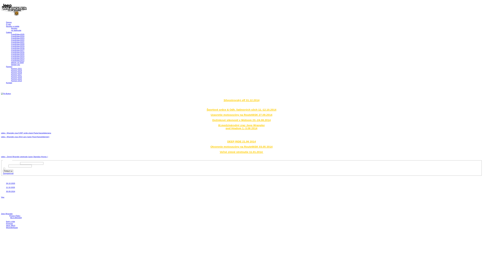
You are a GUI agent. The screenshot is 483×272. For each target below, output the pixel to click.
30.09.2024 (10, 191)
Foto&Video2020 (17, 44)
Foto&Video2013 (17, 59)
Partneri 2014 (16, 81)
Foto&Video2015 (17, 55)
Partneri (9, 67)
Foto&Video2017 (17, 50)
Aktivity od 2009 (17, 63)
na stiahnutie (16, 30)
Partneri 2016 (16, 77)
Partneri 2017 (16, 75)
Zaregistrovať (8, 173)
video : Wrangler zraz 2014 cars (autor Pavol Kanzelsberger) (25, 137)
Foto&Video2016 (17, 53)
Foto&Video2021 (17, 42)
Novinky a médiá (12, 26)
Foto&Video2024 (17, 36)
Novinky (14, 28)
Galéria (9, 32)
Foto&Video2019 (17, 46)
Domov (9, 22)
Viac (2, 197)
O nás (8, 24)
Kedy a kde (10, 221)
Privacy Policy (14, 216)
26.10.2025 (10, 183)
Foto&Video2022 (17, 40)
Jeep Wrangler (7, 214)
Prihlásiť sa (8, 171)
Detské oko (15, 65)
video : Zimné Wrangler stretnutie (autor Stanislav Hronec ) (24, 157)
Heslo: (5, 166)
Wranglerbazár (12, 228)
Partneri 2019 (16, 71)
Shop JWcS (10, 226)
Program (9, 224)
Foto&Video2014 (17, 57)
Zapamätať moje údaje (15, 169)
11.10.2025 (10, 187)
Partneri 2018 (16, 73)
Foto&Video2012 (17, 61)
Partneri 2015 (16, 79)
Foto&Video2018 (17, 48)
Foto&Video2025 (17, 34)
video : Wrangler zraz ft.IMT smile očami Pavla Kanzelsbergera (26, 133)
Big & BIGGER (16, 218)
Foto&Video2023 (17, 38)
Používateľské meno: (11, 163)
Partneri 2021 (16, 69)
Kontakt (9, 83)
